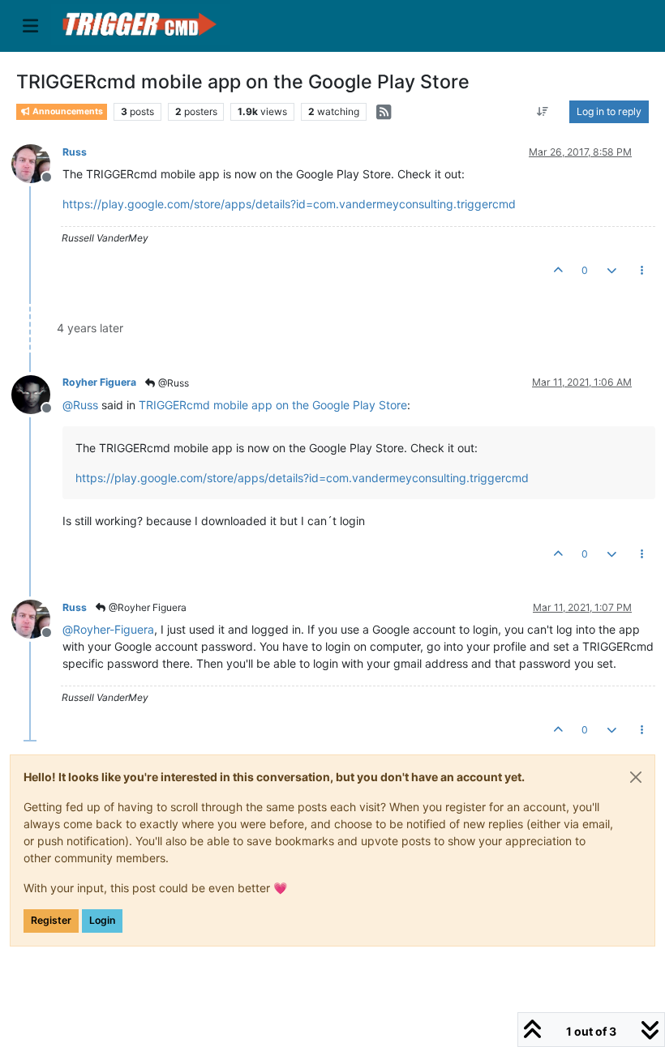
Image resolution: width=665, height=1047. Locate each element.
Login (102, 920)
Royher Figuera (99, 382)
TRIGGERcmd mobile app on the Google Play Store (273, 405)
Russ (74, 152)
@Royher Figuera (146, 607)
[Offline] (36, 162)
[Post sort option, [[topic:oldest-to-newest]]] (543, 111)
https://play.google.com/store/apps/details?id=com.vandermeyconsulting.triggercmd (289, 204)
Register (51, 920)
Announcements (67, 111)
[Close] (635, 777)
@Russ (172, 383)
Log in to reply (609, 111)
